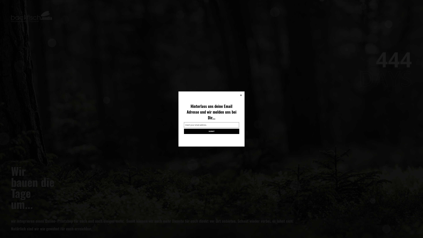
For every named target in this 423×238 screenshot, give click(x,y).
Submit (212, 131)
